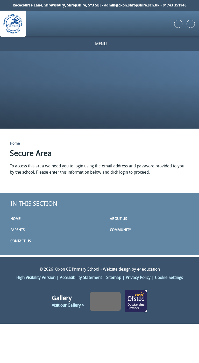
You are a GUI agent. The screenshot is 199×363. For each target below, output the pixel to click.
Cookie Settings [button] (169, 278)
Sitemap (113, 278)
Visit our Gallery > (68, 305)
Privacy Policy (138, 278)
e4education (148, 270)
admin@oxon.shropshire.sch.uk (131, 6)
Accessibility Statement (81, 278)
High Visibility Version (35, 278)
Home (15, 144)
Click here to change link (136, 301)
